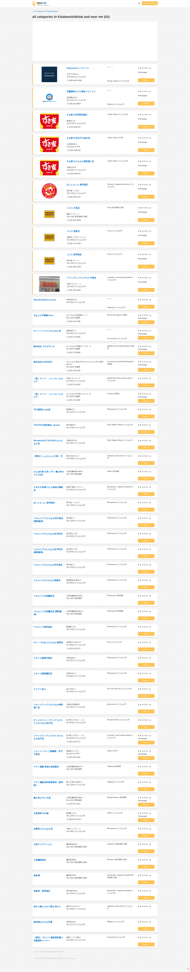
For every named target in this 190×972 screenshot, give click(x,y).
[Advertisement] (95, 41)
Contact (66, 958)
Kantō (36, 952)
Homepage (142, 72)
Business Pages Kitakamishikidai (51, 952)
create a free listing (149, 3)
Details (145, 80)
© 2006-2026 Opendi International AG (48, 958)
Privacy (73, 958)
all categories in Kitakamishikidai (46, 11)
